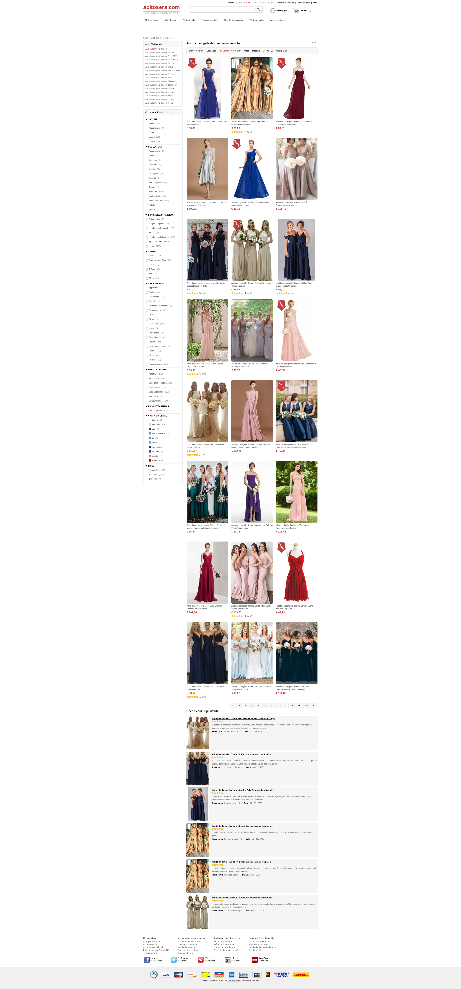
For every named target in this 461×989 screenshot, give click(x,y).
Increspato (156, 324)
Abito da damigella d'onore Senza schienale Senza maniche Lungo (243, 718)
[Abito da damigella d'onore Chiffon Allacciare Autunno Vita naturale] (252, 169)
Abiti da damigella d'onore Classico (160, 81)
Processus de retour (259, 944)
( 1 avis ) (248, 293)
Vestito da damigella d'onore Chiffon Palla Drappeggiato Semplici (243, 790)
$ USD (239, 3)
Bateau (154, 155)
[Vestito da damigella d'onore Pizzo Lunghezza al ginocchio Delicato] (207, 169)
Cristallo (154, 301)
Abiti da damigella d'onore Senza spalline (162, 70)
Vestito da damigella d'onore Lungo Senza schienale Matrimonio (242, 826)
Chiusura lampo (159, 401)
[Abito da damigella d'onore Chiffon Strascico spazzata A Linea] (207, 653)
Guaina (155, 141)
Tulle (153, 274)
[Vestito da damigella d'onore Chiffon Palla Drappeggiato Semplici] (296, 250)
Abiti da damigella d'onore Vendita (159, 52)
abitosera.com (235, 980)
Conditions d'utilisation (154, 947)
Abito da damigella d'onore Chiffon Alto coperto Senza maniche (242, 898)
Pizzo (154, 278)
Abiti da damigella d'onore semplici (160, 92)
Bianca (157, 420)
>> (306, 706)
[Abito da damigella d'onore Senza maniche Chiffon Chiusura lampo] (207, 573)
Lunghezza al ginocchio (162, 237)
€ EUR (247, 3)
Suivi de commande (188, 944)
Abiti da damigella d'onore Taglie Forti (161, 85)
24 (264, 51)
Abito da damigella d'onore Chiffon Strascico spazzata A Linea (241, 754)
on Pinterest (209, 959)
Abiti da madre (257, 20)
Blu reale (158, 451)
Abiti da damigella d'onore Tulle (158, 78)
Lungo (155, 246)
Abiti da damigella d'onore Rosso (159, 63)
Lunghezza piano (159, 223)
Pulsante (155, 342)
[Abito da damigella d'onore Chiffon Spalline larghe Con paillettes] (207, 330)
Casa (145, 38)
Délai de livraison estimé (226, 950)
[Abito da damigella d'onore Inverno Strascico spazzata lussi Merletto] (207, 250)
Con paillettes (157, 337)
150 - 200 (155, 479)
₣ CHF (263, 3)
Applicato (155, 288)
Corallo (157, 456)
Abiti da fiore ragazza (233, 20)
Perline (154, 292)
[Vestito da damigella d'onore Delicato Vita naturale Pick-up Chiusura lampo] (296, 653)
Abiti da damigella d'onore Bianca (159, 88)
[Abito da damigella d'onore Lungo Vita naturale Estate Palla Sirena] (252, 573)
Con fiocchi (156, 297)
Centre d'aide (255, 950)
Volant (153, 328)
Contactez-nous (151, 944)
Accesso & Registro (285, 3)
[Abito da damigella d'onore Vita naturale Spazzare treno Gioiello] (296, 492)
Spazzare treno (159, 241)
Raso (154, 265)
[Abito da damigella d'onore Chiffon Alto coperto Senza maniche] (252, 250)
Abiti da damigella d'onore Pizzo (159, 74)
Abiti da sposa (151, 20)
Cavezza (155, 160)
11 (299, 706)
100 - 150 (156, 474)
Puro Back (155, 396)
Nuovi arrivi (236, 51)
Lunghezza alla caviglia (161, 228)
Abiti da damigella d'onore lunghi (159, 96)
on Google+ (236, 959)
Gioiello (155, 169)
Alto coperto (156, 378)
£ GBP (255, 3)
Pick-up (155, 360)
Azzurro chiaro (160, 433)
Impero (154, 132)
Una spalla (156, 173)
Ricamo (155, 351)
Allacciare (156, 374)
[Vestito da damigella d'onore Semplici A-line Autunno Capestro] (296, 573)
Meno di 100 (157, 470)
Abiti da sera (170, 20)
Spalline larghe (157, 196)
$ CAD (271, 3)
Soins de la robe (186, 953)
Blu (155, 438)
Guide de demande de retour (263, 947)
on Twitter (182, 959)
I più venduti (224, 51)
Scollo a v (156, 191)
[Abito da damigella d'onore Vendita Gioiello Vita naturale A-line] (207, 88)
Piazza (154, 209)
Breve (154, 232)
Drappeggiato (158, 310)
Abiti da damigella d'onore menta (159, 103)
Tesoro (154, 187)
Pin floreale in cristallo (160, 306)
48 (268, 51)
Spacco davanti (158, 364)
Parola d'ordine (303, 3)
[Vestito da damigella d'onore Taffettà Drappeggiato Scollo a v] (296, 169)
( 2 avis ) (203, 454)
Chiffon (155, 256)
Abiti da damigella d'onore (162, 38)
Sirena (154, 137)
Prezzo (246, 51)
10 (291, 706)
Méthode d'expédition (224, 944)
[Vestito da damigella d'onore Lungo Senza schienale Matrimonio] (252, 88)
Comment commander (189, 941)
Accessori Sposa (277, 20)
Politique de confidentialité (156, 950)
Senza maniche (159, 410)
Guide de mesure (186, 947)
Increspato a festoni (160, 346)
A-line (154, 123)
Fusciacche (157, 333)
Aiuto (315, 3)
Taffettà (154, 269)
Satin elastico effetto (160, 260)
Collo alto (155, 164)
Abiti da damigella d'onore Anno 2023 (161, 56)
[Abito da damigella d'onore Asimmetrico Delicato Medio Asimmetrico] (252, 492)
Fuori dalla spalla (159, 200)
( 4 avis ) (248, 132)
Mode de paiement (223, 941)
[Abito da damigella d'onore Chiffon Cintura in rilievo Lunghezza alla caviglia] (252, 411)
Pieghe (154, 319)
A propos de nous (151, 941)
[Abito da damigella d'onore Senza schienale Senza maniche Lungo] (207, 411)
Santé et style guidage (189, 950)
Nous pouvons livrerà (224, 947)
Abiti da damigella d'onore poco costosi (162, 60)
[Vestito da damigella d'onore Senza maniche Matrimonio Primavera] (252, 330)
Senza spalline (158, 182)
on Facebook (156, 959)
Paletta (154, 205)
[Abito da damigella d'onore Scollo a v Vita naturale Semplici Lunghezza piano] (296, 411)
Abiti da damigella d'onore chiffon (159, 99)
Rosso (157, 460)
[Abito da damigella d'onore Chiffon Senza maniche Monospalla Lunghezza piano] (207, 492)
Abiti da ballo (189, 20)
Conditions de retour (259, 941)
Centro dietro (157, 387)
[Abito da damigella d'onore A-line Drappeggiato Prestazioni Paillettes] (296, 330)
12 (314, 706)
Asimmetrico (156, 128)
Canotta (155, 178)
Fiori (153, 315)
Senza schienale (159, 392)
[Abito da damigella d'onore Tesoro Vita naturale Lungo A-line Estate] (252, 653)
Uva (156, 429)
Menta (156, 442)
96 (272, 51)
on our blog (263, 959)
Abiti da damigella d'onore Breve (159, 67)
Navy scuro (159, 447)
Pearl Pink (158, 424)
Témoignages (150, 953)
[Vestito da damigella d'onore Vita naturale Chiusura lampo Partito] (296, 88)
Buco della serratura (160, 383)
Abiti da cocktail (209, 20)
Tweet (313, 42)
